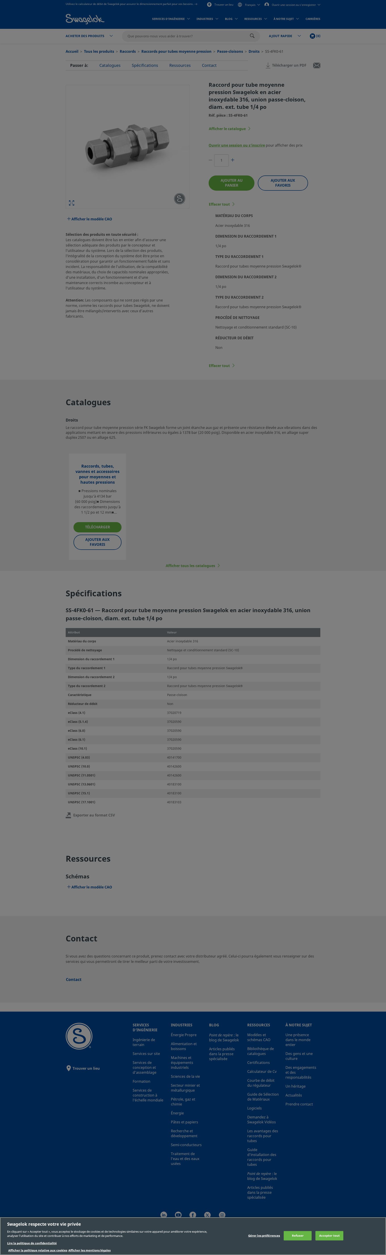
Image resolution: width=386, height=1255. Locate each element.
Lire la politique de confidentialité (32, 1243)
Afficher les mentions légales (89, 1250)
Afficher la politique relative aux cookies (37, 1250)
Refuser (298, 1236)
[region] (193, 1236)
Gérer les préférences (264, 1236)
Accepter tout (329, 1236)
